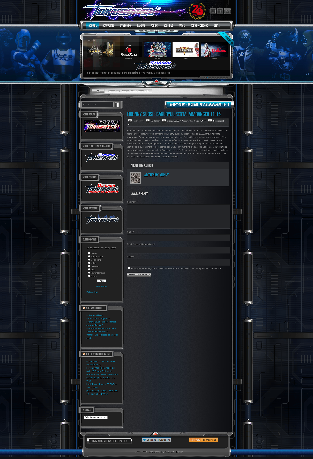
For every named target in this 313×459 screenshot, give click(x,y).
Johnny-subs (187, 121)
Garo (93, 270)
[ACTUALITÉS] (107, 27)
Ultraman (95, 266)
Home (98, 91)
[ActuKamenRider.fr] (95, 308)
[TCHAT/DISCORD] (198, 27)
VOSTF (203, 121)
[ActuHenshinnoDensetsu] (98, 354)
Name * (130, 232)
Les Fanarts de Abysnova (98, 318)
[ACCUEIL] (91, 27)
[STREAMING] (125, 27)
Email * (141, 244)
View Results (101, 286)
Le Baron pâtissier (94, 315)
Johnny (157, 121)
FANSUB (177, 121)
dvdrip (169, 121)
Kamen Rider (97, 257)
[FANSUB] (140, 27)
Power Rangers (98, 273)
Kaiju (93, 263)
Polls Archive (92, 292)
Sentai (94, 253)
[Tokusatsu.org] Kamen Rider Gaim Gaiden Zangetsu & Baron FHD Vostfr (102, 377)
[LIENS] (216, 27)
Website (130, 257)
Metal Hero (96, 260)
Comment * (132, 202)
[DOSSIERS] (167, 27)
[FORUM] (153, 27)
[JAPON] (181, 27)
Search (117, 104)
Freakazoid (169, 452)
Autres (94, 276)
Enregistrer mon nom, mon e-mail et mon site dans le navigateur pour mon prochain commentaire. (176, 268)
